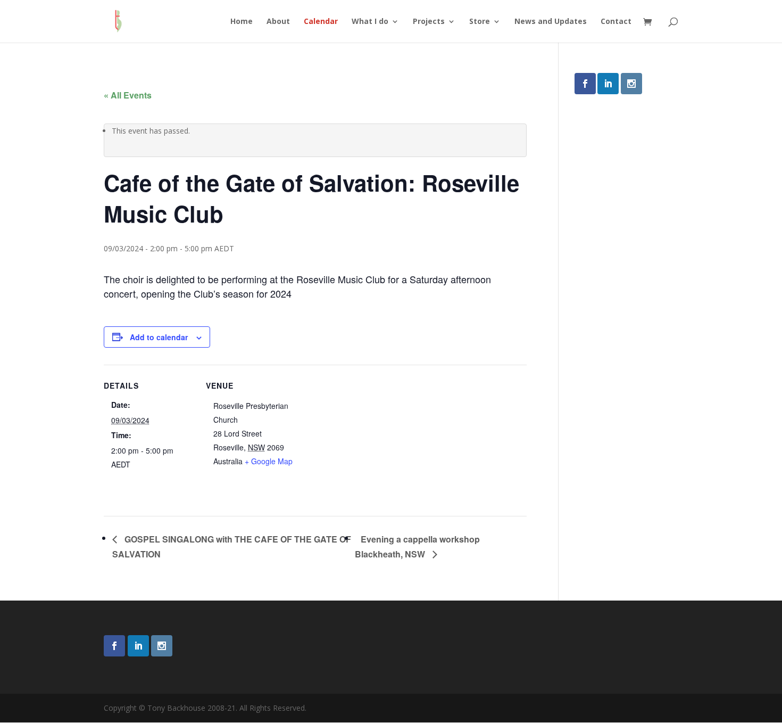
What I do (370, 22)
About (278, 22)
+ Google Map (269, 461)
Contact (616, 22)
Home (241, 22)
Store (479, 22)
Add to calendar (159, 337)
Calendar (321, 22)
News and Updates (550, 22)
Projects (429, 22)
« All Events (128, 95)
